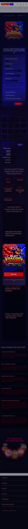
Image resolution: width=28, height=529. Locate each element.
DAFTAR (14, 274)
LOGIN (13, 269)
